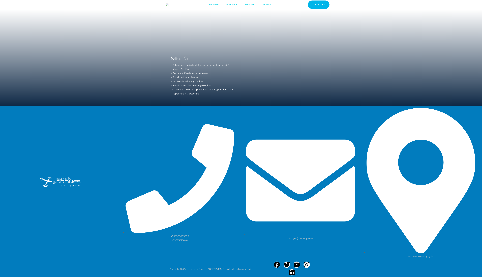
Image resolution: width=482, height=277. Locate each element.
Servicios (214, 4)
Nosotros (250, 4)
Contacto (267, 4)
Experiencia (232, 4)
